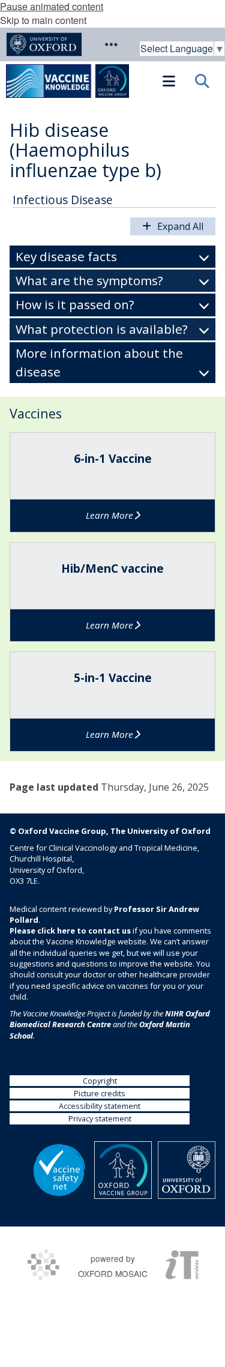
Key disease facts (66, 256)
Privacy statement (99, 1118)
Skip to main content (43, 20)
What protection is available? (102, 329)
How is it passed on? (75, 304)
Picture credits (99, 1093)
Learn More (109, 515)
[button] (111, 44)
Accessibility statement (99, 1105)
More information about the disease (99, 362)
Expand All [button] (180, 226)
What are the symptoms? (89, 280)
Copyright (100, 1080)
